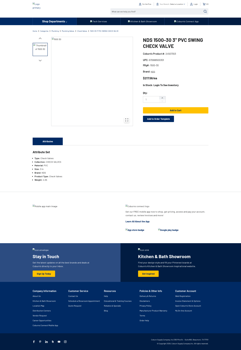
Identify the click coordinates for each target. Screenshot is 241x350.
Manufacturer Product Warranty (153, 310)
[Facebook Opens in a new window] (34, 341)
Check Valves (82, 31)
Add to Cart (175, 110)
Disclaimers (145, 301)
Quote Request (74, 306)
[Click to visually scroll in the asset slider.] (40, 38)
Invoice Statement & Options (187, 301)
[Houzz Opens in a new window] (52, 341)
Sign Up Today (44, 273)
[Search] (205, 11)
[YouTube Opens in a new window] (59, 341)
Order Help (144, 320)
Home (35, 31)
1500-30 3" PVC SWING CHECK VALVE (104, 31)
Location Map (38, 306)
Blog (106, 310)
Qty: (145, 92)
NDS (153, 71)
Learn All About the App (137, 221)
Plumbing (55, 31)
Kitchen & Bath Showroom (44, 301)
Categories (44, 31)
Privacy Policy (145, 306)
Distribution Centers (42, 310)
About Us (37, 296)
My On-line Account (183, 310)
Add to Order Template (158, 119)
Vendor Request (40, 315)
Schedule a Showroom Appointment (84, 301)
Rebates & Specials (112, 306)
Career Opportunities (42, 320)
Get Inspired (148, 273)
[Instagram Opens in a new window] (65, 341)
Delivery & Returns (148, 296)
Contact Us (73, 296)
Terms (142, 315)
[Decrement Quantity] (162, 101)
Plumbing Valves (68, 31)
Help (106, 296)
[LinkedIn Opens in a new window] (46, 341)
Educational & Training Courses (118, 301)
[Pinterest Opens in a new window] (40, 341)
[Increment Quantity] (162, 97)
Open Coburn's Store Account (188, 306)
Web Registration (183, 296)
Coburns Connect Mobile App (45, 325)
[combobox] (157, 11)
